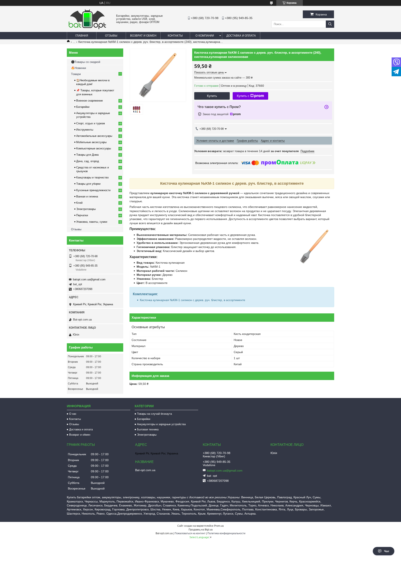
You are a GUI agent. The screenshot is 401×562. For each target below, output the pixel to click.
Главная (81, 35)
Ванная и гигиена (87, 196)
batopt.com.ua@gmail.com (89, 279)
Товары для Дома (87, 154)
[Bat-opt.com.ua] (87, 29)
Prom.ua (219, 525)
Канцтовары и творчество (92, 177)
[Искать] (330, 24)
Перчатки (82, 215)
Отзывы (111, 35)
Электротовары (86, 209)
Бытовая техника (148, 429)
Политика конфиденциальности (226, 533)
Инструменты (84, 129)
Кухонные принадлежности (93, 190)
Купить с (243, 96)
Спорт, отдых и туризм (90, 123)
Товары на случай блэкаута (154, 413)
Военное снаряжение (89, 100)
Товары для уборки (88, 183)
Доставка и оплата (241, 35)
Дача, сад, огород (87, 161)
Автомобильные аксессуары (94, 135)
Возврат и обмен (143, 35)
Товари (76, 74)
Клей (79, 202)
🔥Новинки (78, 68)
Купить (212, 96)
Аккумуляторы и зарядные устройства (161, 424)
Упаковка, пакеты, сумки (91, 221)
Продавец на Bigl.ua (201, 529)
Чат (386, 551)
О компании (204, 35)
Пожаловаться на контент (190, 533)
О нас (72, 413)
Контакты (175, 35)
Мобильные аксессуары (91, 142)
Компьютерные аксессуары (93, 148)
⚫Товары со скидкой (85, 62)
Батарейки (82, 106)
